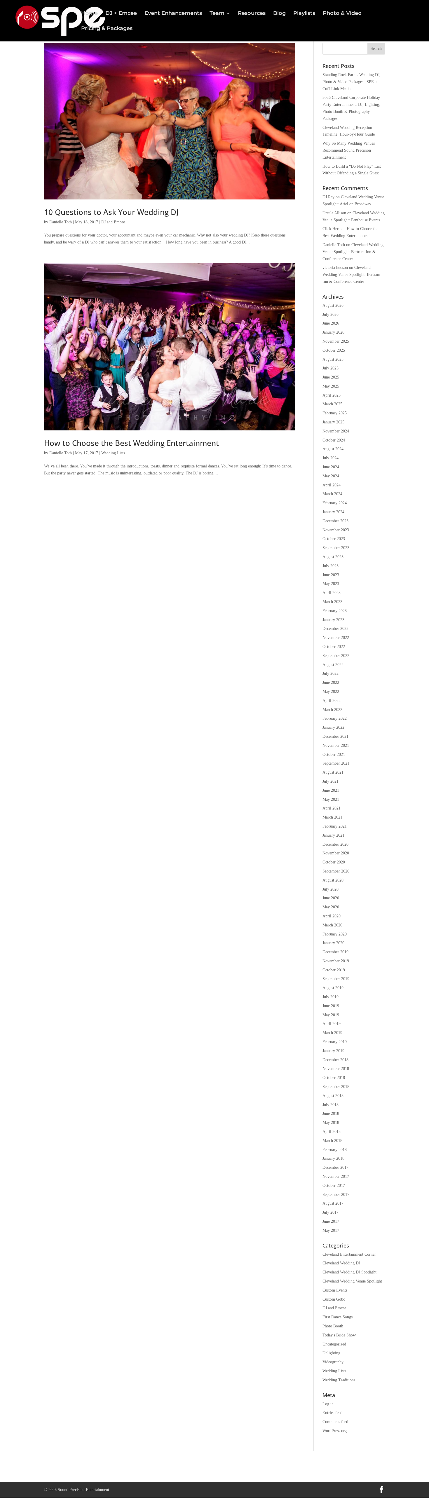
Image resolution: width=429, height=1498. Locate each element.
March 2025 (332, 404)
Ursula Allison (334, 213)
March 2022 (332, 709)
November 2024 (335, 431)
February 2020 (334, 934)
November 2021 (335, 745)
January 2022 (333, 727)
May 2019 (330, 1015)
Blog (279, 13)
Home (89, 13)
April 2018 (331, 1131)
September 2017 (335, 1194)
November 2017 (335, 1176)
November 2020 (335, 853)
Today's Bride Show (339, 1335)
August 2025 (332, 359)
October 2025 (333, 350)
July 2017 (330, 1212)
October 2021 (333, 754)
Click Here (331, 229)
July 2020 (330, 889)
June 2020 (330, 898)
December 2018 (335, 1060)
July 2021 (330, 781)
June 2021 (330, 790)
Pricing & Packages (106, 28)
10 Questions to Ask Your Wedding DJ (111, 212)
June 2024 (330, 467)
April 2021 (331, 808)
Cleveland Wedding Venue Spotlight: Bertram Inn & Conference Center (352, 252)
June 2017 (330, 1221)
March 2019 (332, 1033)
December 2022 (335, 628)
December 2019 (335, 952)
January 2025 (333, 422)
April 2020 (331, 916)
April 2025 (331, 395)
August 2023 (332, 557)
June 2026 (330, 323)
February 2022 (334, 718)
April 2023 (331, 593)
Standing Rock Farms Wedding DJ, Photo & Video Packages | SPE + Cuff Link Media (351, 82)
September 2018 (335, 1086)
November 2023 (335, 530)
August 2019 (332, 988)
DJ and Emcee (113, 222)
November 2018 (335, 1068)
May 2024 (330, 476)
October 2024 (333, 440)
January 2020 (333, 943)
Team (217, 13)
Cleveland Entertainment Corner (349, 1254)
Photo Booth (332, 1326)
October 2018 (333, 1077)
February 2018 (334, 1149)
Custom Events (334, 1290)
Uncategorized (334, 1344)
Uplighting (331, 1353)
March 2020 (332, 925)
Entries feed (332, 1413)
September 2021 (335, 763)
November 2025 (335, 341)
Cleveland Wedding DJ (341, 1263)
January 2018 (333, 1158)
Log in (328, 1404)
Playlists (304, 13)
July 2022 (330, 673)
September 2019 (335, 979)
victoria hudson (335, 267)
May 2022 (330, 691)
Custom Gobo (333, 1299)
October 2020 (333, 862)
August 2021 (332, 772)
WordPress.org (334, 1431)
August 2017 (332, 1203)
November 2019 (335, 961)
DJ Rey (328, 197)
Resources (252, 13)
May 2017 (330, 1230)
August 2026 (332, 305)
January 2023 (333, 620)
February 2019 (334, 1042)
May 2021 (330, 799)
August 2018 (332, 1096)
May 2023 (330, 583)
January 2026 (333, 332)
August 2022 (332, 665)
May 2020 (330, 907)
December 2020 (335, 844)
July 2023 (330, 566)
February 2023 (334, 611)
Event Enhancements (173, 13)
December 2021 (335, 736)
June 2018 (330, 1113)
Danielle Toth (60, 222)
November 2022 (335, 637)
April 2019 (331, 1024)
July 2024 (330, 458)
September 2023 (335, 548)
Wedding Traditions (338, 1380)
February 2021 (334, 826)
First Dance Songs (337, 1317)
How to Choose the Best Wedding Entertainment (131, 443)
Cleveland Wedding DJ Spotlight (349, 1272)
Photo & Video (342, 13)
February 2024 (334, 503)
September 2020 (335, 871)
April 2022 (331, 700)
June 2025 (330, 377)
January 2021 (333, 835)
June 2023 (330, 575)
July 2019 (330, 997)
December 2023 (335, 521)
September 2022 (335, 655)
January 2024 (333, 512)
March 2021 (332, 817)
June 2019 (330, 1006)
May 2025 (330, 386)
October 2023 (333, 539)
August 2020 (332, 880)
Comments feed (335, 1422)
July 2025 (330, 368)
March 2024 (332, 494)
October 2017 (333, 1185)
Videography (332, 1362)
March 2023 (332, 602)
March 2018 (332, 1140)
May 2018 (330, 1122)
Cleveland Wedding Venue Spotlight (352, 1281)
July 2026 (330, 314)
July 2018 (330, 1105)
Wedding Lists (113, 453)
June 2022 (330, 682)
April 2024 (331, 485)
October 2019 (333, 970)
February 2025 (334, 413)
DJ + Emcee (121, 13)
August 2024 (332, 449)
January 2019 (333, 1051)
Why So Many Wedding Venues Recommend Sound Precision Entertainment (348, 150)
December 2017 (335, 1167)
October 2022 (333, 646)
